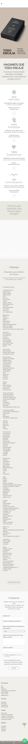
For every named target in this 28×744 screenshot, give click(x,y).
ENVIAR (14, 668)
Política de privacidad (6, 714)
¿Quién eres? (6, 616)
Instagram (3, 726)
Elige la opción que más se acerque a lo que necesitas (13, 627)
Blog (2, 687)
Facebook (3, 729)
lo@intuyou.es (4, 695)
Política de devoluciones (7, 717)
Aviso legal (4, 713)
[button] (24, 741)
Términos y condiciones (7, 716)
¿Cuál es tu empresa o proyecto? (12, 621)
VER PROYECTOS (14, 582)
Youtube (3, 727)
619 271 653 (4, 693)
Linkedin (3, 731)
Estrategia (14, 127)
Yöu (2, 686)
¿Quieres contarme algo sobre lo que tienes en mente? (13, 636)
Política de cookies (6, 719)
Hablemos (3, 689)
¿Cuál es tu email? (8, 647)
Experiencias (14, 154)
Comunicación (14, 182)
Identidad (14, 99)
